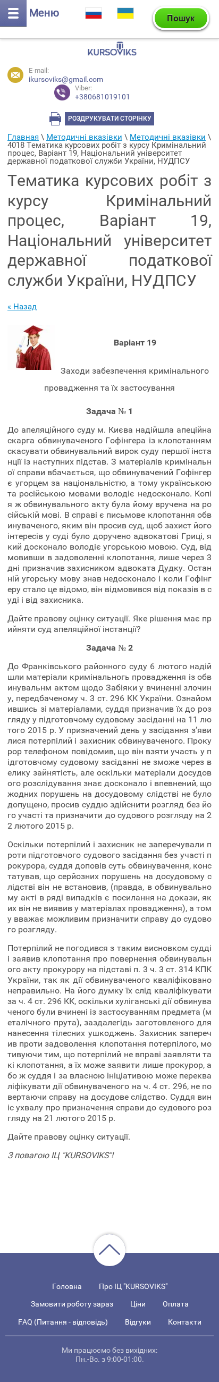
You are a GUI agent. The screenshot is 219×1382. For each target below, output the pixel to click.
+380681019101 (102, 93)
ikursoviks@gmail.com (66, 79)
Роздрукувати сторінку (109, 118)
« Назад (22, 306)
